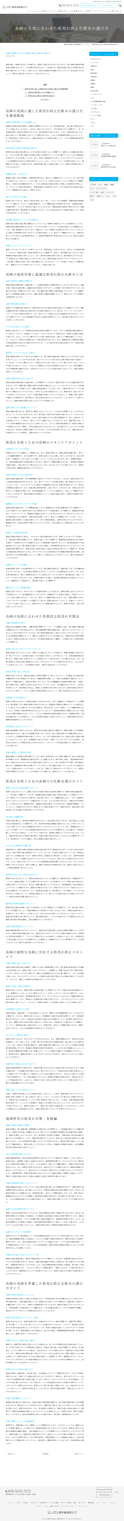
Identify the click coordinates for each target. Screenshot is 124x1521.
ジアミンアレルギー (101, 188)
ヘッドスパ (94, 62)
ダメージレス (110, 192)
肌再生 (93, 80)
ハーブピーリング (96, 105)
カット (92, 188)
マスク (100, 184)
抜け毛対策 (94, 91)
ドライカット (95, 112)
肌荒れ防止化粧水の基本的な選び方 (41, 96)
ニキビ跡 (94, 108)
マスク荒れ (93, 184)
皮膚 (92, 87)
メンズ (92, 200)
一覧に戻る (45, 1454)
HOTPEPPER (108, 5)
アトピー (107, 196)
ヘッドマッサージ (97, 94)
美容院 (93, 84)
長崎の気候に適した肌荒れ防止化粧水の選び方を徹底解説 (46, 89)
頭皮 (92, 70)
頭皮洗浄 (94, 66)
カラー (93, 119)
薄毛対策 (94, 77)
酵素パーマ (100, 196)
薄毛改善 (94, 73)
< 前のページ (11, 1454)
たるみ (93, 122)
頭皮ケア (92, 196)
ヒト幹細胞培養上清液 (98, 101)
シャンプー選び (96, 115)
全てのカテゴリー (97, 59)
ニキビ (114, 196)
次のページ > (79, 1454)
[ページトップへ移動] (117, 1492)
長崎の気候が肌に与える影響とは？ (41, 92)
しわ (92, 126)
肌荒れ (102, 192)
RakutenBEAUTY (89, 5)
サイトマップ (82, 1506)
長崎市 (106, 184)
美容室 (112, 184)
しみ (92, 98)
